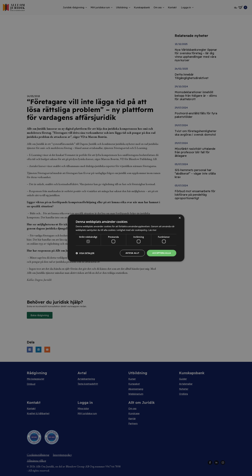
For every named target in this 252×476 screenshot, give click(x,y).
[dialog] (126, 238)
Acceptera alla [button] (161, 253)
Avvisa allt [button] (132, 253)
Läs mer (152, 230)
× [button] (179, 218)
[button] (85, 253)
